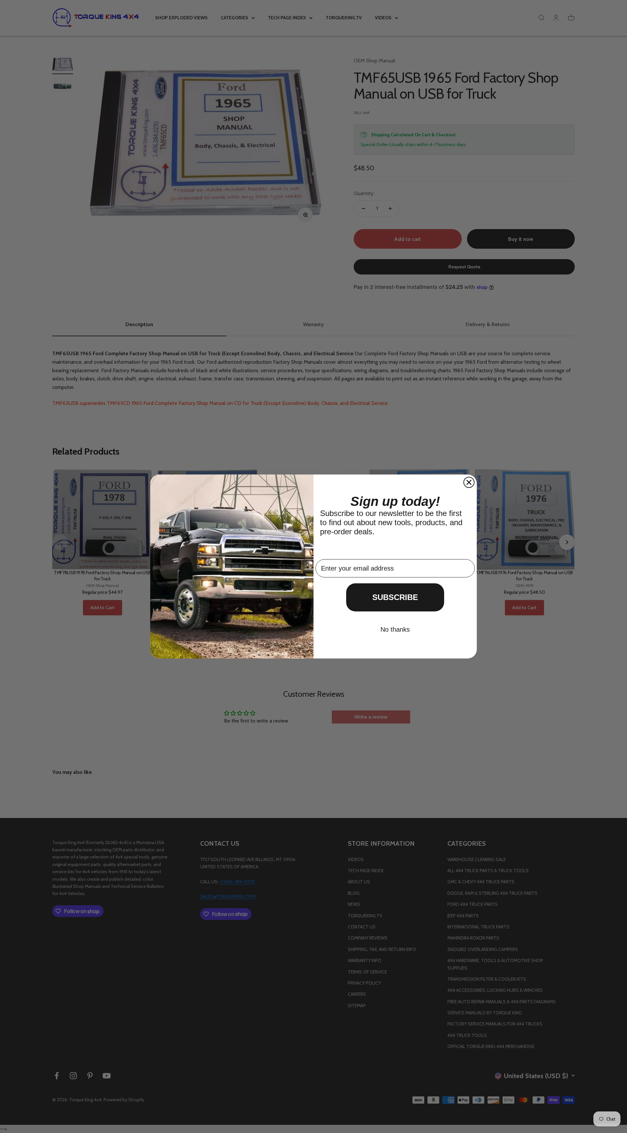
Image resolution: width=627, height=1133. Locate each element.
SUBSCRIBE (395, 597)
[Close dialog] (469, 482)
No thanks (395, 629)
